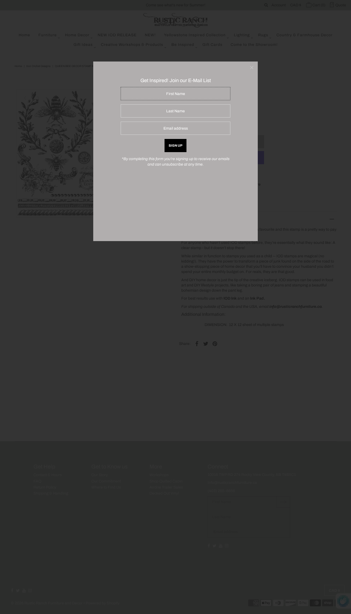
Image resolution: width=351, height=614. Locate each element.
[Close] (252, 68)
